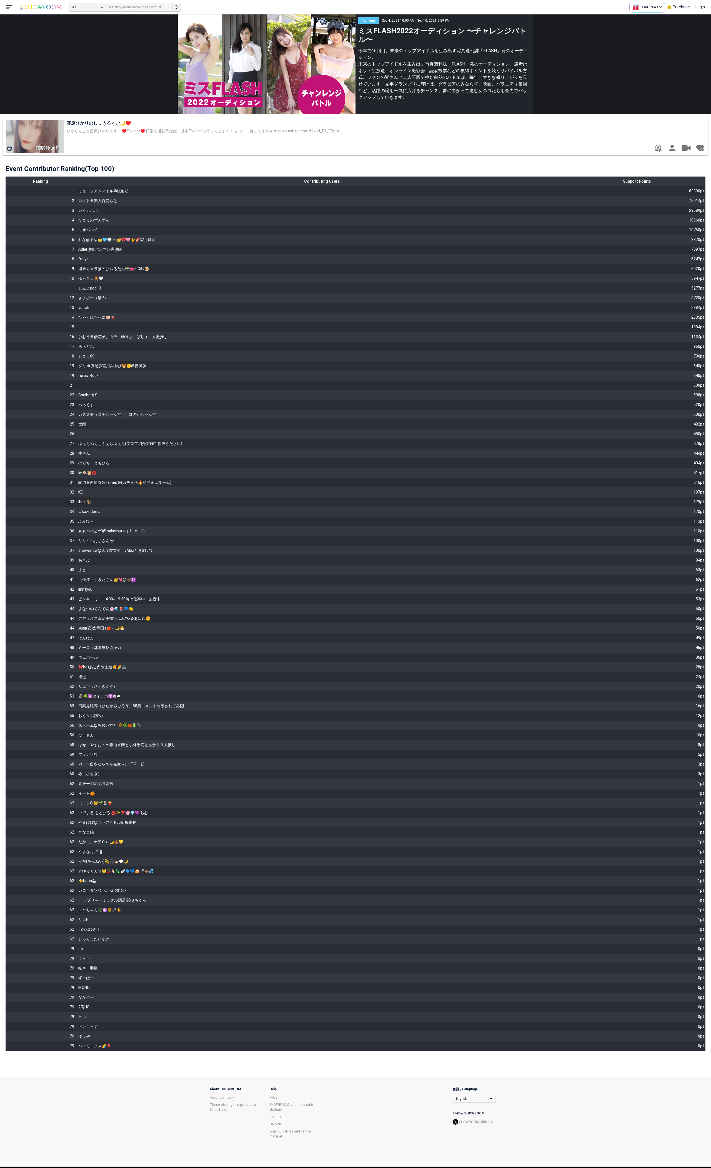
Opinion (275, 1124)
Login (700, 7)
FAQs (273, 1097)
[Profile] (672, 147)
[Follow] (700, 147)
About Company (222, 1097)
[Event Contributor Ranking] (658, 148)
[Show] (686, 147)
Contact (275, 1117)
